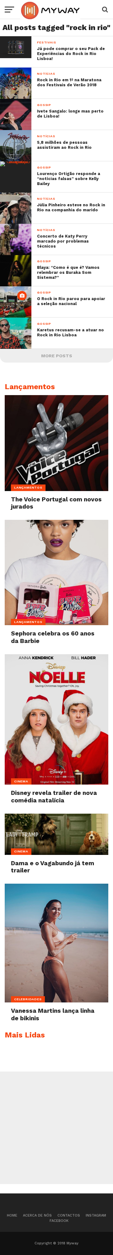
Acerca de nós (37, 1215)
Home (12, 1215)
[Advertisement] (56, 1128)
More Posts (56, 355)
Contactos (68, 1215)
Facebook (59, 1221)
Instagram (96, 1215)
